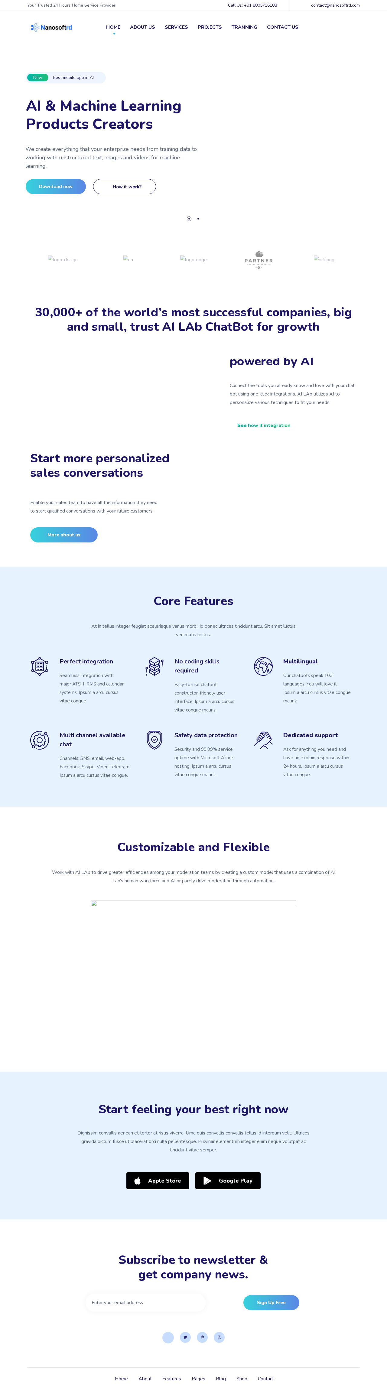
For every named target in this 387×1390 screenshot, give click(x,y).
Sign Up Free (271, 1303)
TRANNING (244, 27)
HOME (113, 27)
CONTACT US (282, 27)
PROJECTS (210, 27)
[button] (260, 425)
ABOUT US (142, 27)
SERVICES (176, 27)
